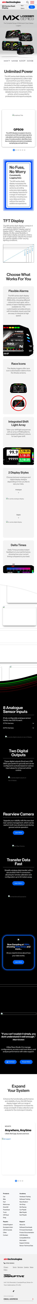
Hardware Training (25, 1196)
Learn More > (18, 883)
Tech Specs (22, 7)
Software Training (25, 1199)
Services (20, 1267)
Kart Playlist (23, 1215)
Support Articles (24, 1243)
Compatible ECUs (24, 1238)
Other (5, 1232)
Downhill (5, 1207)
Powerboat (6, 1210)
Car (4, 1196)
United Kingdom (8, 1225)
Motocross (6, 1204)
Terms (14, 1267)
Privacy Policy (6, 1268)
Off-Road (6, 1215)
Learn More (18, 962)
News (31, 1267)
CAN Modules (23, 1235)
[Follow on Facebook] (9, 1291)
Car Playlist (23, 1210)
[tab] (14, 150)
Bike (4, 1199)
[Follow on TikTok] (13, 1291)
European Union (8, 1227)
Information (22, 1240)
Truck (5, 1212)
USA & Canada (7, 1230)
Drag (4, 1217)
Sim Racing (23, 1207)
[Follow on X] (5, 1291)
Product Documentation (26, 1232)
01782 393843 (9, 1263)
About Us (22, 1225)
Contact (5, 1235)
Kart (4, 1202)
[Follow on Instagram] (17, 1291)
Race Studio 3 (24, 1202)
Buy (32, 7)
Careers (26, 1267)
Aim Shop (22, 1204)
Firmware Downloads (25, 1230)
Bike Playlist (23, 1212)
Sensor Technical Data (26, 1245)
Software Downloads (25, 1227)
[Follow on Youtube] (21, 1291)
